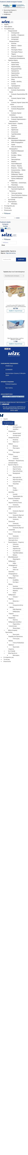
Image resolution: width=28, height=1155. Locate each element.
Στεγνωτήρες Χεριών (17, 117)
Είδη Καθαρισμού (13, 138)
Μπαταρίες (14, 203)
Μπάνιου (13, 47)
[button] (4, 17)
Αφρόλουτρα (14, 129)
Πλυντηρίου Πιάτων (16, 49)
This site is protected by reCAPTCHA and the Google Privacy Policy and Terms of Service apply (14, 408)
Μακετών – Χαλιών (16, 45)
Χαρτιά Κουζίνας (15, 66)
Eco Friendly (11, 199)
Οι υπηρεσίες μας (9, 206)
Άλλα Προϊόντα (12, 201)
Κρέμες (13, 136)
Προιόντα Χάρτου (13, 60)
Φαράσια (13, 161)
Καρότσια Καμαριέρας (17, 176)
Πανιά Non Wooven (16, 77)
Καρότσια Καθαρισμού (17, 151)
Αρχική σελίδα (5, 251)
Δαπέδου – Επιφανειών (17, 35)
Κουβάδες (14, 153)
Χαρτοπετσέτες (15, 73)
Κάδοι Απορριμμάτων (17, 142)
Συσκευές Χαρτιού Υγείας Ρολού (17, 99)
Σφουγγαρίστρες (15, 159)
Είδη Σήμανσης (15, 172)
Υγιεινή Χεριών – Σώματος (15, 123)
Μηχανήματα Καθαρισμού (18, 140)
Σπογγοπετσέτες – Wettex (18, 170)
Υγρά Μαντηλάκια (16, 134)
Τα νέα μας (7, 208)
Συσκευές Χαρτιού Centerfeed (15, 114)
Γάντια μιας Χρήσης (16, 193)
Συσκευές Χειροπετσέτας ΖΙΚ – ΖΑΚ (15, 507)
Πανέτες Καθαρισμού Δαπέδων (16, 179)
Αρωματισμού (15, 37)
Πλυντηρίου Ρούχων (17, 52)
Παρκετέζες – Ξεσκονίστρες (15, 625)
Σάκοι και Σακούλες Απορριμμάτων (15, 147)
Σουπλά (13, 83)
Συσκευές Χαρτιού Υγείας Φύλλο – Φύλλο (16, 516)
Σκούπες (13, 157)
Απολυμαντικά (15, 33)
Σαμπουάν (14, 127)
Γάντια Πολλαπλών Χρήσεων (16, 644)
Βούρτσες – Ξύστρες (17, 168)
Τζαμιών (13, 54)
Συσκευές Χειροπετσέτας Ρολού (17, 91)
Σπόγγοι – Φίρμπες (16, 165)
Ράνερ (13, 79)
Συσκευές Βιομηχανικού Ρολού (16, 109)
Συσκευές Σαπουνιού (17, 106)
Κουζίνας (13, 43)
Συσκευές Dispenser (13, 88)
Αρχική (6, 24)
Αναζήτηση (21, 259)
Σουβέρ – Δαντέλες (16, 81)
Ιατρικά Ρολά (14, 75)
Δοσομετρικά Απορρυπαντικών (14, 40)
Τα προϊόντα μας (9, 29)
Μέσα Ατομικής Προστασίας (15, 187)
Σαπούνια (14, 125)
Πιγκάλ (13, 144)
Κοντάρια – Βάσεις (16, 155)
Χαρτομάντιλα (15, 71)
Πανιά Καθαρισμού (16, 163)
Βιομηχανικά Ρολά (16, 68)
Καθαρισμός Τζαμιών (17, 174)
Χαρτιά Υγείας (15, 64)
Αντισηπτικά (14, 132)
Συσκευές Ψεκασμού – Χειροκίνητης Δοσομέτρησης (17, 57)
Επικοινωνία (8, 210)
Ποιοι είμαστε (8, 26)
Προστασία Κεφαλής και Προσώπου (16, 190)
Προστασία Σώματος (17, 197)
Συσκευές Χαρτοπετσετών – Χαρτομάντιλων (18, 120)
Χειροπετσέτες (15, 62)
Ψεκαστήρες (14, 184)
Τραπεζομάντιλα (15, 85)
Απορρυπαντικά (12, 31)
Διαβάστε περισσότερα (15, 310)
